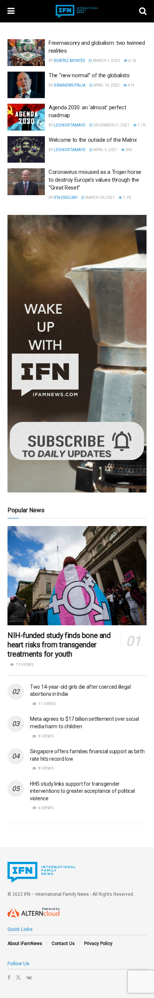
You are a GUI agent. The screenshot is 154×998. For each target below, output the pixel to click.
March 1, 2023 (106, 61)
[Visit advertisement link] (77, 353)
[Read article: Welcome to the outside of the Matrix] (26, 149)
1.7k (141, 125)
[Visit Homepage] (77, 11)
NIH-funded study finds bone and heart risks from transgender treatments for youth (59, 644)
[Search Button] (143, 11)
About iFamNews (24, 943)
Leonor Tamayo (70, 125)
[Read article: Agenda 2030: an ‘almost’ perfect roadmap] (26, 117)
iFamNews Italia (70, 85)
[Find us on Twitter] (18, 977)
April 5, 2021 (105, 150)
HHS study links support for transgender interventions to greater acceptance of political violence (82, 791)
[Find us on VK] (29, 977)
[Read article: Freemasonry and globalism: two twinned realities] (26, 52)
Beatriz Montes (69, 61)
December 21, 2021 (111, 125)
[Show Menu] (11, 11)
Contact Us (63, 943)
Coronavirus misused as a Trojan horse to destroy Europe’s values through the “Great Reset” (95, 180)
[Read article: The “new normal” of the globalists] (26, 85)
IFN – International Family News (56, 894)
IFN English (65, 197)
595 (128, 150)
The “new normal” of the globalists (89, 75)
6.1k (131, 61)
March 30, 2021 (99, 197)
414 (131, 85)
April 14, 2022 (106, 85)
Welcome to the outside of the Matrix (92, 140)
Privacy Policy (98, 943)
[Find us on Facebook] (8, 977)
